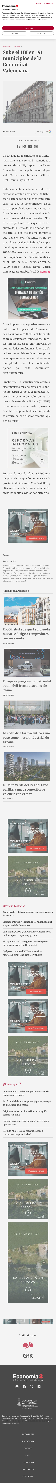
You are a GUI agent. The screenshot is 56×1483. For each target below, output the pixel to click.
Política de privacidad (45, 3)
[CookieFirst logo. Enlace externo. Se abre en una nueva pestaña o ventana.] (10, 6)
